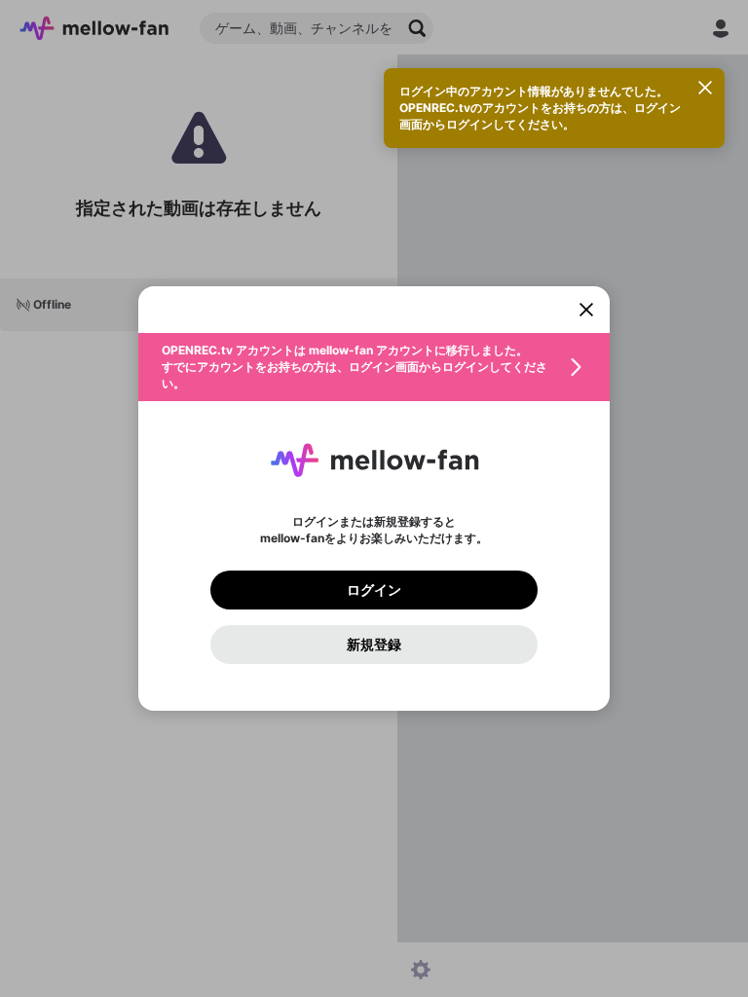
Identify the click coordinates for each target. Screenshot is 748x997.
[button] (374, 367)
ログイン (374, 590)
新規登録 (374, 644)
